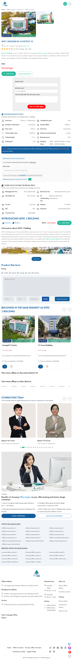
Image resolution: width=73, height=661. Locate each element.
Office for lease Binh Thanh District (59, 538)
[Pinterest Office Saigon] (65, 647)
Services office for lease (33, 648)
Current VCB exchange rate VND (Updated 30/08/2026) (22, 175)
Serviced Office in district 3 (57, 552)
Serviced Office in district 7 (57, 555)
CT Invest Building (45, 345)
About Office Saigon (63, 586)
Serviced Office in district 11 (33, 559)
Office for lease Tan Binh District (35, 541)
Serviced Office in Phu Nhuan (10, 562)
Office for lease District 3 (56, 528)
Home (9, 648)
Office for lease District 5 (33, 531)
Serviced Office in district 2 (33, 552)
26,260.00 (22, 175)
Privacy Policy (63, 601)
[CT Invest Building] (54, 329)
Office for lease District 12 (33, 538)
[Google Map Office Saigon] (54, 651)
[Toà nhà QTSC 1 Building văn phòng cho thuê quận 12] (45, 18)
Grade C (67, 125)
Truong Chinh (46, 356)
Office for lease (18, 648)
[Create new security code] (45, 299)
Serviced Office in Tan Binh (33, 562)
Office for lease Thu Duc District (11, 544)
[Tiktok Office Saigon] (50, 651)
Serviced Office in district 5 (33, 555)
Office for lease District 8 (9, 534)
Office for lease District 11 (9, 538)
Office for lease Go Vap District (58, 541)
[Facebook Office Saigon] (50, 647)
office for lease (42, 53)
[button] (64, 309)
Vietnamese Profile (18, 652)
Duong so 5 (9, 356)
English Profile (31, 652)
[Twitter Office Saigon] (54, 647)
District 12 (25, 46)
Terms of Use (63, 611)
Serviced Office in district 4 (9, 555)
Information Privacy (63, 606)
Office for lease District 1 (9, 528)
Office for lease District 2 (33, 528)
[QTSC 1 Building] (18, 24)
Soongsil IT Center (9, 345)
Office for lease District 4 (9, 531)
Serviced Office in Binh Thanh (58, 559)
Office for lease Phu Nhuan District (11, 541)
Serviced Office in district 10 (10, 559)
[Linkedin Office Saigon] (61, 647)
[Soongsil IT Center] (18, 329)
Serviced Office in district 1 (9, 552)
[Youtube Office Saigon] (57, 647)
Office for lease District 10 (57, 534)
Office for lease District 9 (33, 534)
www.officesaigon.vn (44, 658)
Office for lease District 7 (56, 531)
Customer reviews (64, 592)
